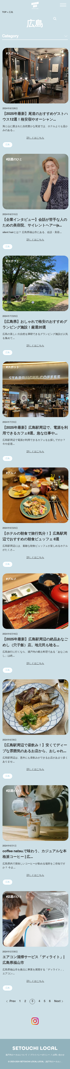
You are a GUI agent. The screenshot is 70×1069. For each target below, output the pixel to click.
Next (57, 1001)
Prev (13, 1001)
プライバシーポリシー (40, 1055)
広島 (11, 12)
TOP (4, 12)
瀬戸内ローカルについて (16, 1055)
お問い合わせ (58, 1055)
